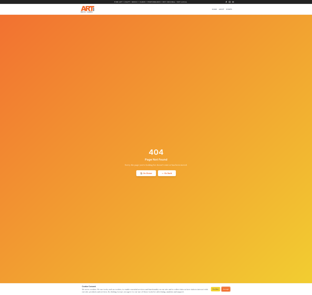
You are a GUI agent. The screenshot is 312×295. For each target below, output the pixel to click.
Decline (215, 289)
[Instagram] (230, 2)
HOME (214, 9)
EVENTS (229, 9)
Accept (226, 289)
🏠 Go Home (146, 173)
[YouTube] (233, 2)
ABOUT (221, 9)
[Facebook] (226, 2)
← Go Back (167, 173)
